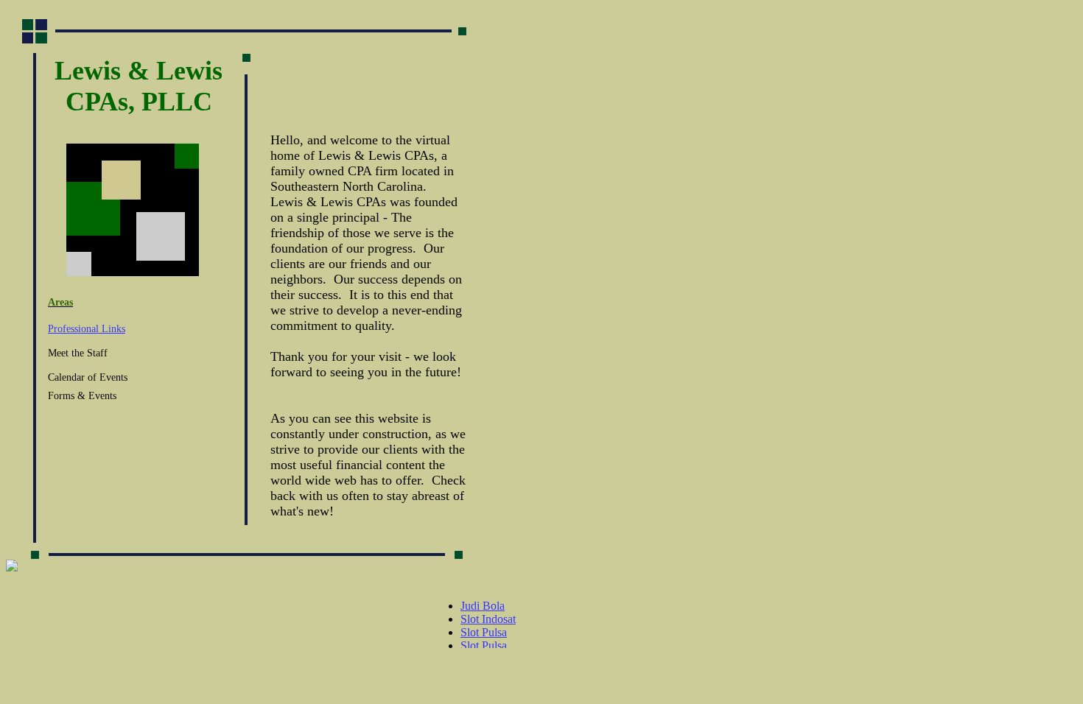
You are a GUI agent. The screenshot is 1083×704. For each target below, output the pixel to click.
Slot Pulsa (483, 632)
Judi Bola (482, 605)
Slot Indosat (488, 619)
